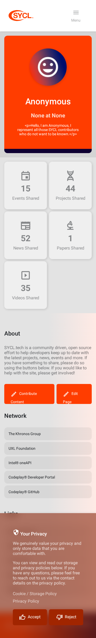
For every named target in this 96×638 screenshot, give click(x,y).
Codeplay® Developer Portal (32, 477)
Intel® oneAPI (20, 463)
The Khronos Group (25, 434)
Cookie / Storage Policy (35, 593)
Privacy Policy (26, 601)
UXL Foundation (22, 448)
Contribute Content (24, 397)
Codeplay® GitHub (24, 492)
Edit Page (70, 397)
